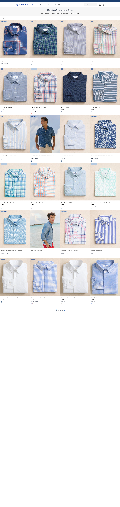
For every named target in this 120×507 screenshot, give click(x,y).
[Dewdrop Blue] (61, 256)
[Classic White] (1, 302)
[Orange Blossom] (31, 208)
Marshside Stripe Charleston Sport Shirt (8, 155)
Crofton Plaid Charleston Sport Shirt (98, 297)
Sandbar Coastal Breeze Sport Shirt (8, 202)
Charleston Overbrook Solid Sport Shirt (68, 297)
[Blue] (1, 111)
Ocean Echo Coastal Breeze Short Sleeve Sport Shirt (11, 250)
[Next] (65, 310)
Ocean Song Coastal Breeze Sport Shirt (39, 202)
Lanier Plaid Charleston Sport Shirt (37, 60)
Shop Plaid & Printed (74, 13)
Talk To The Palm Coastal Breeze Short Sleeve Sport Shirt (102, 202)
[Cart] (103, 5)
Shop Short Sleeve (45, 13)
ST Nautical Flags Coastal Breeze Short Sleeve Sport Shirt (42, 155)
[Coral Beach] (31, 113)
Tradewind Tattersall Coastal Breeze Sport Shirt (10, 60)
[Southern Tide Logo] (25, 5)
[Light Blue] (61, 160)
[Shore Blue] (1, 208)
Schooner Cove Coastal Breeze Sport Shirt (69, 250)
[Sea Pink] (32, 303)
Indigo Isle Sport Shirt (65, 107)
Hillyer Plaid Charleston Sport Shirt (97, 60)
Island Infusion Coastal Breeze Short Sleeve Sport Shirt (101, 155)
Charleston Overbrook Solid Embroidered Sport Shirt (11, 297)
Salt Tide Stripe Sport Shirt (96, 107)
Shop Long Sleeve (55, 13)
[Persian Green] (2, 65)
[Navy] (91, 111)
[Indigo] (61, 111)
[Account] (100, 5)
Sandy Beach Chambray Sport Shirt (37, 250)
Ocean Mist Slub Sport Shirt (66, 202)
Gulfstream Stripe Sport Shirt (96, 250)
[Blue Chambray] (31, 256)
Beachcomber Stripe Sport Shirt (67, 155)
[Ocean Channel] (1, 159)
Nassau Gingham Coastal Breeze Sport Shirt (39, 297)
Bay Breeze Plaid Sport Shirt (6, 107)
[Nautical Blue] (1, 65)
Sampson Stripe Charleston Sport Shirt (68, 60)
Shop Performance (64, 13)
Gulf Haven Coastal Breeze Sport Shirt (38, 107)
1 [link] (56, 310)
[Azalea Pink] (91, 64)
